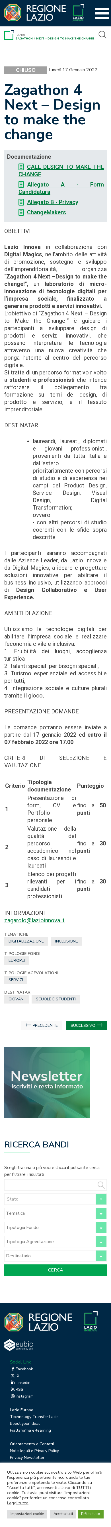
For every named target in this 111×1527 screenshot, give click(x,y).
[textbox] (55, 1199)
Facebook (24, 1369)
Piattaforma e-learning (30, 1430)
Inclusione (66, 941)
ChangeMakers (46, 212)
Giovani (16, 999)
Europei (17, 960)
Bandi (20, 35)
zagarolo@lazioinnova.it (34, 920)
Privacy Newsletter (27, 1457)
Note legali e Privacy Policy (34, 1450)
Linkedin (23, 1382)
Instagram (25, 1396)
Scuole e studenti (56, 999)
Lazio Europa (21, 1410)
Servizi (16, 980)
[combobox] (55, 1199)
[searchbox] (49, 1213)
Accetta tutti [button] (63, 1513)
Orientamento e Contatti (32, 1444)
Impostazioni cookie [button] (27, 1513)
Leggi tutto (17, 1502)
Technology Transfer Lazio (34, 1416)
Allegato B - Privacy (52, 202)
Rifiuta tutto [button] (90, 1513)
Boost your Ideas (25, 1423)
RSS (19, 1389)
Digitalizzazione (26, 941)
